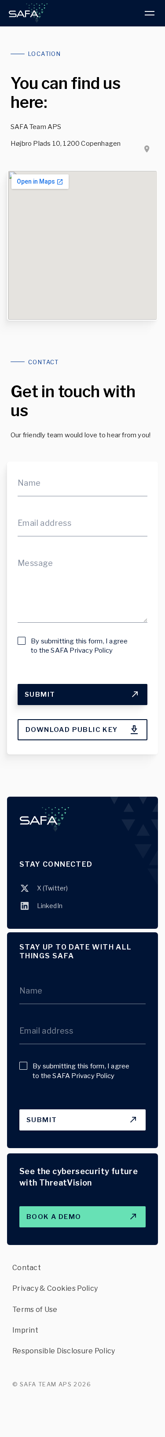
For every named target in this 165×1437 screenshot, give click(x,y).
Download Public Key (72, 726)
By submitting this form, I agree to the (79, 646)
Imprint (25, 1330)
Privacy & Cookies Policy (55, 1288)
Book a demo (62, 1213)
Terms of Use (35, 1309)
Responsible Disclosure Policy (63, 1351)
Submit (62, 691)
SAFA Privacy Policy (82, 650)
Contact (26, 1267)
